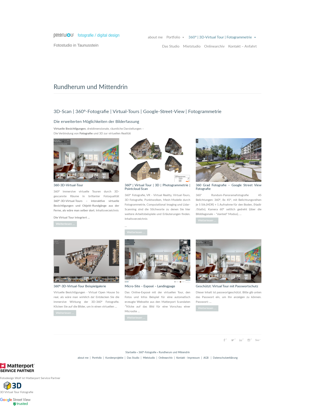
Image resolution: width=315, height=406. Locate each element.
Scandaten (183, 301)
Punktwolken (152, 199)
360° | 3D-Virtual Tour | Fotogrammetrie (220, 37)
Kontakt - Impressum (188, 358)
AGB (206, 358)
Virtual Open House (101, 292)
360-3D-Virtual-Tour (68, 185)
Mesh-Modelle (172, 199)
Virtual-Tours (181, 195)
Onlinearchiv (214, 46)
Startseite (130, 352)
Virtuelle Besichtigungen (70, 128)
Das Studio (170, 46)
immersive (69, 191)
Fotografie (86, 133)
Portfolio (173, 37)
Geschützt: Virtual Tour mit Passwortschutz (227, 286)
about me (155, 37)
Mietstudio (192, 46)
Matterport (169, 301)
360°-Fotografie (147, 352)
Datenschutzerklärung (225, 358)
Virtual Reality (162, 195)
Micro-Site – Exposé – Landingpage (150, 286)
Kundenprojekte (114, 358)
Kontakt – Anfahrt (242, 46)
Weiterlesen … (65, 223)
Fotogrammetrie (135, 204)
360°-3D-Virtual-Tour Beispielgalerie (80, 286)
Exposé (145, 292)
